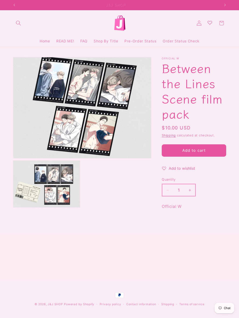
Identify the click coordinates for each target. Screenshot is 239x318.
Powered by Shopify (79, 304)
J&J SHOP (55, 304)
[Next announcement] (225, 5)
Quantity (169, 179)
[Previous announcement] (14, 5)
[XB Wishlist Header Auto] (210, 22)
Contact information (141, 304)
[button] (18, 23)
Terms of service (191, 304)
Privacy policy (110, 304)
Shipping (169, 135)
